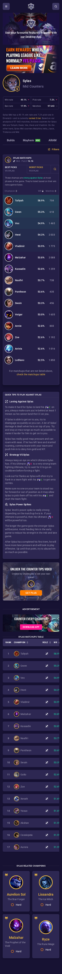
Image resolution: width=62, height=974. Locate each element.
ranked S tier (35, 118)
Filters (55, 149)
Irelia (45, 128)
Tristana (7, 132)
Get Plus (31, 592)
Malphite (37, 128)
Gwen (21, 125)
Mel (17, 132)
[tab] (11, 141)
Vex (26, 125)
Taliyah (14, 125)
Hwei (31, 125)
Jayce (51, 128)
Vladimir (43, 125)
